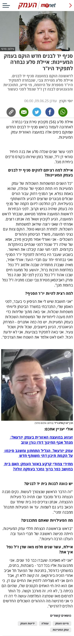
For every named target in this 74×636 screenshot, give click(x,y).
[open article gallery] (37, 385)
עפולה (45, 623)
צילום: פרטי (7, 49)
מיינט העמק (62, 623)
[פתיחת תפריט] (6, 5)
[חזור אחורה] (70, 5)
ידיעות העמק (27, 623)
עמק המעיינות (61, 629)
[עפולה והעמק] (37, 8)
